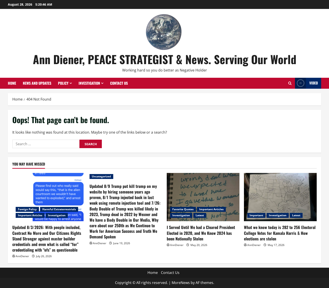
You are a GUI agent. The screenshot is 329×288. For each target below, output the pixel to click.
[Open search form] (290, 83)
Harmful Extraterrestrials (59, 209)
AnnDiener (22, 256)
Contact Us (119, 83)
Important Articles (30, 215)
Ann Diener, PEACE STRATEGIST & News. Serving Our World (164, 59)
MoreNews (181, 282)
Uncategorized (101, 176)
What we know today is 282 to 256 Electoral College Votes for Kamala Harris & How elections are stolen (280, 232)
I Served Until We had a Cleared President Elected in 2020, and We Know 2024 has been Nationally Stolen (201, 232)
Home (12, 83)
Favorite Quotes (183, 209)
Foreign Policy (27, 209)
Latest (200, 215)
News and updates (37, 83)
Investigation (89, 83)
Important (256, 215)
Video (313, 83)
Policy (63, 83)
